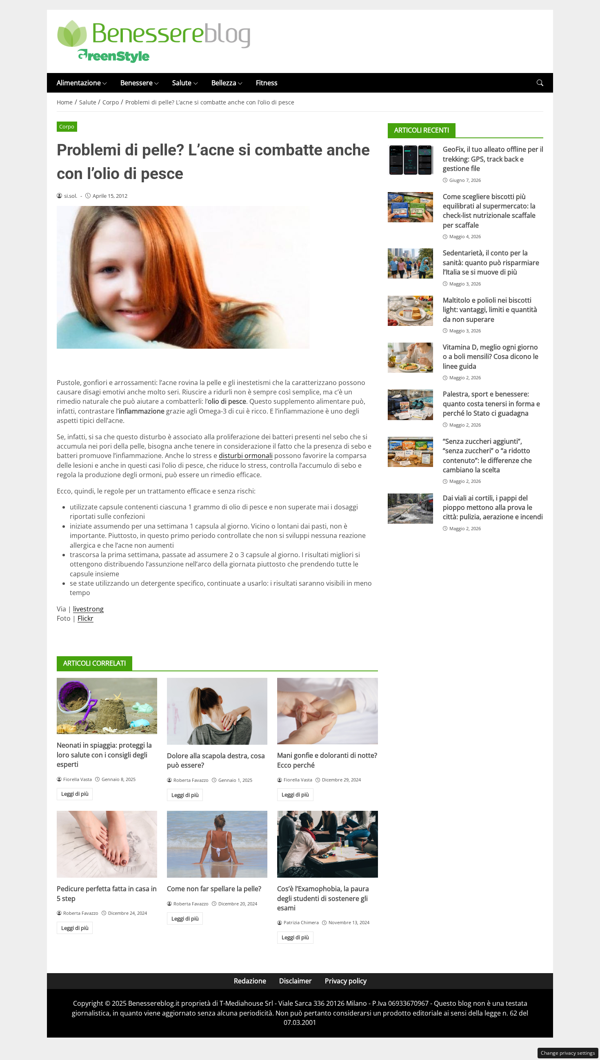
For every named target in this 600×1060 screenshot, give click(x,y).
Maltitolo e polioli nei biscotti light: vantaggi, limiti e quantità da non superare (490, 310)
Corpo (66, 126)
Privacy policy (346, 980)
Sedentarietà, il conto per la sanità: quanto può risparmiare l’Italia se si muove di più (491, 262)
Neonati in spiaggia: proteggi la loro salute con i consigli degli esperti (104, 755)
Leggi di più (75, 793)
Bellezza (223, 82)
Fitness (267, 82)
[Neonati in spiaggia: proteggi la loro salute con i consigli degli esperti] (107, 706)
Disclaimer (295, 980)
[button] (540, 83)
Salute (181, 82)
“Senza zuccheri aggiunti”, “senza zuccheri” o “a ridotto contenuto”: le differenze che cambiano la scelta (487, 455)
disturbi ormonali (246, 455)
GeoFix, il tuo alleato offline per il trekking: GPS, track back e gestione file (493, 159)
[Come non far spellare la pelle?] (217, 844)
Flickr (85, 618)
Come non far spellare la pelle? (214, 888)
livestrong (88, 608)
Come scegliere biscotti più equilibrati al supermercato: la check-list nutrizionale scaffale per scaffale (489, 211)
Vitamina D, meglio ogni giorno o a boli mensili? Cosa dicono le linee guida (490, 357)
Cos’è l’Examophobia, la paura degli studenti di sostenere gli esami (323, 898)
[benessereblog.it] (154, 40)
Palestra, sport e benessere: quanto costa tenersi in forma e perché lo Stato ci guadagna (491, 403)
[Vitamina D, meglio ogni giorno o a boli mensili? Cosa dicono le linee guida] (410, 358)
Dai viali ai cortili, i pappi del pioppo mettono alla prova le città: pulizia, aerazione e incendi (493, 507)
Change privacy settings (568, 1052)
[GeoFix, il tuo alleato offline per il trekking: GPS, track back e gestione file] (410, 160)
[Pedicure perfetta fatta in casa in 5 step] (107, 844)
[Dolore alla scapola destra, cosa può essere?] (217, 711)
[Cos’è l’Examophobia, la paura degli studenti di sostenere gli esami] (327, 844)
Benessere (136, 82)
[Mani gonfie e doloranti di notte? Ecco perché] (327, 711)
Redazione (250, 980)
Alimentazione (79, 82)
